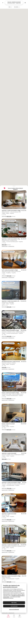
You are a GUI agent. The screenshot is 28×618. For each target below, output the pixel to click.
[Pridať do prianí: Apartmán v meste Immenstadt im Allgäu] (25, 192)
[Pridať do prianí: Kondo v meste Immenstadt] (25, 405)
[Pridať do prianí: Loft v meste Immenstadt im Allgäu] (25, 251)
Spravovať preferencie (14, 609)
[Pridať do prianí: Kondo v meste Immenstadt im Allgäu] (25, 312)
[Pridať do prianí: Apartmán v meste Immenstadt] (25, 435)
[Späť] (3, 2)
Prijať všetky (14, 602)
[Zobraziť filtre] (25, 2)
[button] (9, 216)
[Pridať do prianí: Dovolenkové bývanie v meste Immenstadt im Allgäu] (25, 343)
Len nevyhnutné (14, 606)
